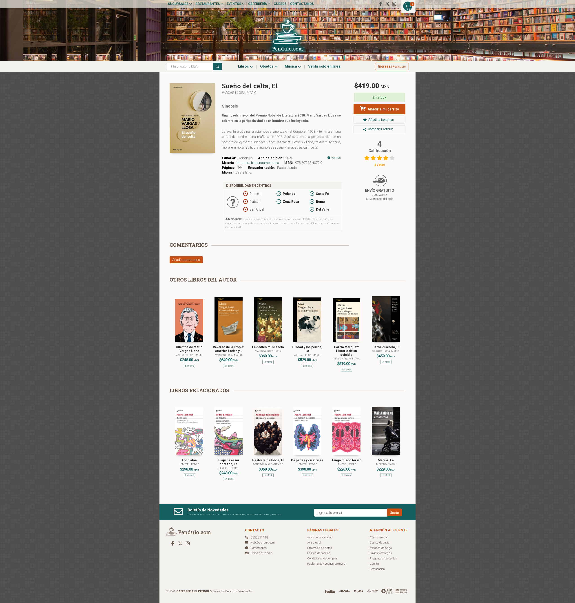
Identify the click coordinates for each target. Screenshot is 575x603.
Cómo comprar (379, 537)
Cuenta (374, 563)
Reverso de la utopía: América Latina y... (228, 349)
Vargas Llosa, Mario (239, 93)
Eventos (234, 4)
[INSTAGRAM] (394, 4)
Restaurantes (208, 4)
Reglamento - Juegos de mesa (326, 563)
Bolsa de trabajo (261, 553)
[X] (387, 4)
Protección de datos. (320, 548)
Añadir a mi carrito (383, 109)
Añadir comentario (186, 260)
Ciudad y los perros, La (307, 349)
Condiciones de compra (322, 558)
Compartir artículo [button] (380, 129)
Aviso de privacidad (320, 537)
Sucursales (178, 4)
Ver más (336, 157)
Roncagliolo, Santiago (268, 464)
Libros (244, 66)
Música (291, 66)
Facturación (377, 569)
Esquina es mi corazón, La (228, 462)
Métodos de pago (381, 548)
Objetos (267, 66)
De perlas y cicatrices (307, 460)
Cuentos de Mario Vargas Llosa (189, 349)
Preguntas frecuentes (383, 558)
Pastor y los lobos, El (268, 460)
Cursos (280, 4)
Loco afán (189, 460)
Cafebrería (258, 4)
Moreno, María (386, 464)
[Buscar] (217, 66)
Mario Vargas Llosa (268, 351)
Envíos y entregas (381, 553)
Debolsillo (245, 158)
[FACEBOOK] (380, 4)
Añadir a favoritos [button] (381, 119)
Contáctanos (302, 4)
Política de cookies (318, 553)
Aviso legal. (314, 542)
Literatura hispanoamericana (257, 163)
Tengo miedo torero (346, 460)
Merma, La (386, 460)
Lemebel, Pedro (189, 464)
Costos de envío (379, 542)
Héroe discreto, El (385, 347)
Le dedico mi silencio (268, 347)
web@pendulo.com (262, 542)
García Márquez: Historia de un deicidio (346, 351)
